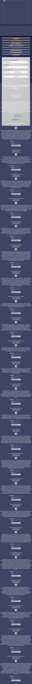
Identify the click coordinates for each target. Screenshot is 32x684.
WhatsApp (20, 115)
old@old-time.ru (17, 116)
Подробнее (16, 119)
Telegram (15, 115)
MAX (11, 115)
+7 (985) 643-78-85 (18, 114)
